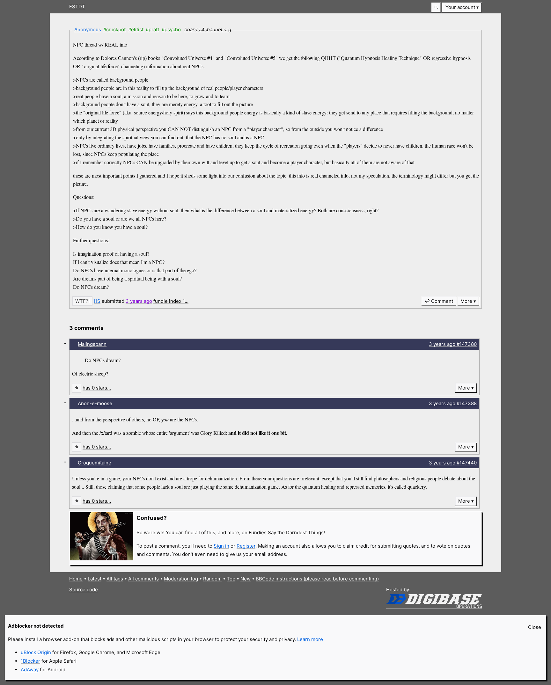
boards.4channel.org (207, 29)
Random (212, 579)
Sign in (221, 546)
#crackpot (114, 29)
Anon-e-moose (95, 403)
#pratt (152, 29)
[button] (436, 7)
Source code (83, 590)
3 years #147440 (453, 463)
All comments (143, 579)
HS (97, 301)
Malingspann (92, 344)
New (245, 579)
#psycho (171, 29)
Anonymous (87, 29)
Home (76, 579)
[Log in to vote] (82, 301)
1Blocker (30, 661)
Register (246, 546)
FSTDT (77, 7)
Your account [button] (460, 7)
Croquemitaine (94, 463)
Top (231, 579)
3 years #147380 (453, 344)
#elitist (135, 29)
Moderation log (181, 579)
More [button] (466, 301)
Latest (94, 579)
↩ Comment (438, 301)
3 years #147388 (453, 403)
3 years (139, 301)
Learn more (310, 639)
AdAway (30, 670)
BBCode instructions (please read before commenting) (317, 579)
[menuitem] (462, 7)
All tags (115, 579)
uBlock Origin (36, 652)
